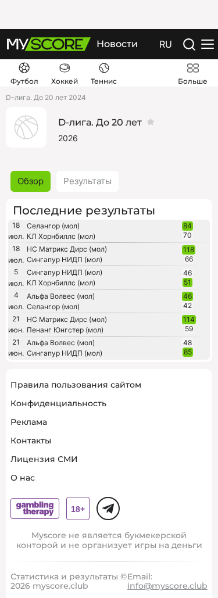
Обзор (30, 181)
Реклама (28, 422)
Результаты (87, 181)
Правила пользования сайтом (75, 384)
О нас (22, 477)
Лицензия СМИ (44, 459)
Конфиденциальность (58, 403)
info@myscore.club (167, 586)
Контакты (30, 440)
